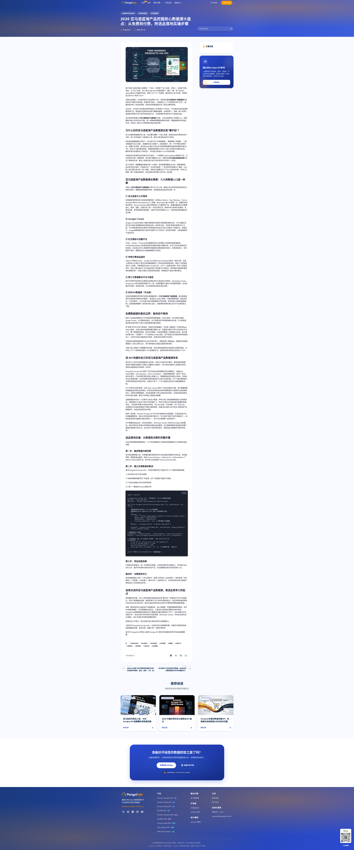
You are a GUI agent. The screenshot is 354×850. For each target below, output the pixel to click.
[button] (226, 3)
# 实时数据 (162, 643)
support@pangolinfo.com (221, 816)
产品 (143, 3)
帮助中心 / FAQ (217, 812)
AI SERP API (163, 811)
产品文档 (168, 3)
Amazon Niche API (166, 802)
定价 (149, 3)
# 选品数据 (155, 646)
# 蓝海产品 (178, 643)
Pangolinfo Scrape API (134, 371)
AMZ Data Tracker (150, 388)
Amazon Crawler (128, 13)
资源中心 (177, 3)
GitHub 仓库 (195, 812)
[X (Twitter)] (123, 811)
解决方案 (156, 3)
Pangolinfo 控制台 (138, 632)
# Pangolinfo (134, 643)
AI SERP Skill (164, 819)
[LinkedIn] (132, 811)
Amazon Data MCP (166, 823)
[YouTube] (142, 811)
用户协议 (215, 802)
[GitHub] (137, 811)
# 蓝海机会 (129, 646)
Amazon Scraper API (166, 798)
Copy (184, 493)
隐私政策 (215, 798)
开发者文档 (195, 808)
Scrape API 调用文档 (157, 632)
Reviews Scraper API (145, 414)
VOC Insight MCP (165, 827)
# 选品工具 (146, 646)
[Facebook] (128, 811)
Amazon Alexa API (165, 806)
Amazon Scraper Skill (167, 815)
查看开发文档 (189, 765)
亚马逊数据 (195, 798)
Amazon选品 (143, 13)
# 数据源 (170, 643)
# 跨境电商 (138, 646)
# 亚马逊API (144, 643)
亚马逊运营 (154, 13)
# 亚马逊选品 (153, 643)
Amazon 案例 (196, 822)
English (214, 2)
